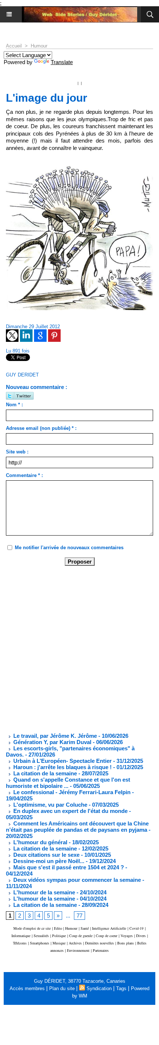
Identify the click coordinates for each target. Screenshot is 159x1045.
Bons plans (125, 943)
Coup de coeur (106, 935)
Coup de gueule (80, 935)
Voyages (127, 935)
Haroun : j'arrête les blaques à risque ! (62, 767)
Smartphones (39, 943)
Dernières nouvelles (99, 943)
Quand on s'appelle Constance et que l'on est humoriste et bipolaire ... (68, 782)
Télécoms (20, 943)
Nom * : (14, 404)
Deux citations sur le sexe (46, 855)
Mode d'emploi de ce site (32, 928)
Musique (59, 943)
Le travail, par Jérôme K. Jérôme (54, 736)
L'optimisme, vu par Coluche (49, 805)
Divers (141, 935)
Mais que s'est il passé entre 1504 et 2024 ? (68, 867)
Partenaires (101, 950)
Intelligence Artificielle (109, 928)
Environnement (78, 950)
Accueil (14, 46)
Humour (39, 46)
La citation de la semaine (44, 773)
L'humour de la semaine (43, 892)
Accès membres (27, 988)
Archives (75, 943)
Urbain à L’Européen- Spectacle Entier (62, 761)
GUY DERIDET (22, 375)
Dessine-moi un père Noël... (48, 861)
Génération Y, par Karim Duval (51, 742)
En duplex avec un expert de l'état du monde (70, 811)
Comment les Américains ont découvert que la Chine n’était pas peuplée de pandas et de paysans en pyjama (77, 826)
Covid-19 (136, 928)
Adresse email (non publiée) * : (41, 428)
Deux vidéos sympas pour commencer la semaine (76, 880)
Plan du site (62, 988)
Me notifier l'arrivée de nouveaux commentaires (69, 547)
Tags (121, 988)
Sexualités (41, 935)
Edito (58, 928)
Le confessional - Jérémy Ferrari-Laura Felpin (71, 792)
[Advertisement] (73, 648)
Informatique (20, 935)
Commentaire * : (24, 475)
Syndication (99, 988)
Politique (59, 935)
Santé (85, 928)
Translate (62, 62)
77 (79, 915)
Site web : (17, 452)
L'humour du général (39, 842)
